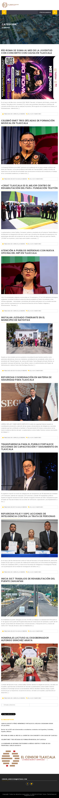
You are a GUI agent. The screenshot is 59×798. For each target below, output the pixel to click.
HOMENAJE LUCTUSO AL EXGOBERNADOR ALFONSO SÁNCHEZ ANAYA (25, 639)
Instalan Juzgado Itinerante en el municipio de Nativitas (23, 319)
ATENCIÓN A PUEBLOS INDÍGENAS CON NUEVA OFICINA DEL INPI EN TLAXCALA (27, 252)
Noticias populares (45, 12)
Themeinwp (50, 794)
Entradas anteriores (9, 705)
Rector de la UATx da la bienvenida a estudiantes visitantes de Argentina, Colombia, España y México (27, 730)
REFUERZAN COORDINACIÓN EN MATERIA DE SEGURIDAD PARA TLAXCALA (26, 378)
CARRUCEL (16, 114)
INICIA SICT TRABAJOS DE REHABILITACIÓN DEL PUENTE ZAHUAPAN (28, 580)
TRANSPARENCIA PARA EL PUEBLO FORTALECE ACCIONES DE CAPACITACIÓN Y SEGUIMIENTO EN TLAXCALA (29, 447)
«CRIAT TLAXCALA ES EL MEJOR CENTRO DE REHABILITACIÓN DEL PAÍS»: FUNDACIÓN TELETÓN (29, 187)
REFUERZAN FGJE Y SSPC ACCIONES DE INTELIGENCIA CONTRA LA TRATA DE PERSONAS (28, 515)
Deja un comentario (34, 114)
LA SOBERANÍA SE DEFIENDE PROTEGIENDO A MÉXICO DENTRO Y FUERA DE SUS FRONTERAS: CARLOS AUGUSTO (25, 744)
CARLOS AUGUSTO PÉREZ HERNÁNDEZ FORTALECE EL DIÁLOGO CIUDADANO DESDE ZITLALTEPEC (27, 724)
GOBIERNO (22, 114)
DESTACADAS (17, 179)
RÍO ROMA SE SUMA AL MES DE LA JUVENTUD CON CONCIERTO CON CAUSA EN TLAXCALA (26, 52)
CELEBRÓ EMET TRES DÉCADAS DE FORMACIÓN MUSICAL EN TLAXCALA (28, 122)
